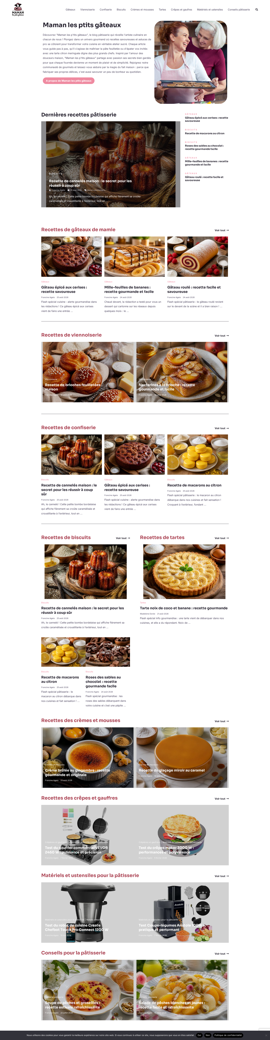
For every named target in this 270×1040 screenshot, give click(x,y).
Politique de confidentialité (228, 1035)
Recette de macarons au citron (204, 133)
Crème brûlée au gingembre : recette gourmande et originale (77, 772)
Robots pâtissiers (94, 919)
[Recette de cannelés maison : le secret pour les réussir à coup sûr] (71, 454)
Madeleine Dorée (147, 614)
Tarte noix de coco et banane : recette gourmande (184, 608)
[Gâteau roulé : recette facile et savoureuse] (197, 256)
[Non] (266, 1035)
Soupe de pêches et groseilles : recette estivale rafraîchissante (72, 1005)
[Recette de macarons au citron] (197, 454)
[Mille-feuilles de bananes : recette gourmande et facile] (134, 256)
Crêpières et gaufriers (56, 842)
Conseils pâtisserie (239, 9)
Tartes (162, 9)
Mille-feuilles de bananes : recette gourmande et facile (206, 163)
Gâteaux (70, 9)
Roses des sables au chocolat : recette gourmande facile (204, 147)
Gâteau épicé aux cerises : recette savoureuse (206, 119)
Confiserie (106, 9)
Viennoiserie (87, 9)
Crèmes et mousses (142, 9)
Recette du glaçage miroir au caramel (172, 770)
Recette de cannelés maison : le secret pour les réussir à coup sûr (69, 489)
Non (208, 1035)
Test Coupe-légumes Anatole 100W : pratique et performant (171, 927)
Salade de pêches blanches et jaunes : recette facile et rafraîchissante (172, 1005)
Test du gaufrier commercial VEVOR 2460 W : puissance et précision (76, 850)
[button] (256, 10)
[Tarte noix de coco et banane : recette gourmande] (184, 571)
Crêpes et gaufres (181, 9)
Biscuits (121, 9)
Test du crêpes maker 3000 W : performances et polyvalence (166, 850)
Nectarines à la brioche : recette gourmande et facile (167, 387)
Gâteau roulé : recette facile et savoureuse (204, 178)
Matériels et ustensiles (210, 9)
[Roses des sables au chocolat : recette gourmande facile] (108, 651)
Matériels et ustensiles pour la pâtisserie (88, 842)
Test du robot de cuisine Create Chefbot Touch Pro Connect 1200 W (76, 927)
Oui (199, 1035)
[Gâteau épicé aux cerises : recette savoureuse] (71, 256)
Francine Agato (58, 190)
